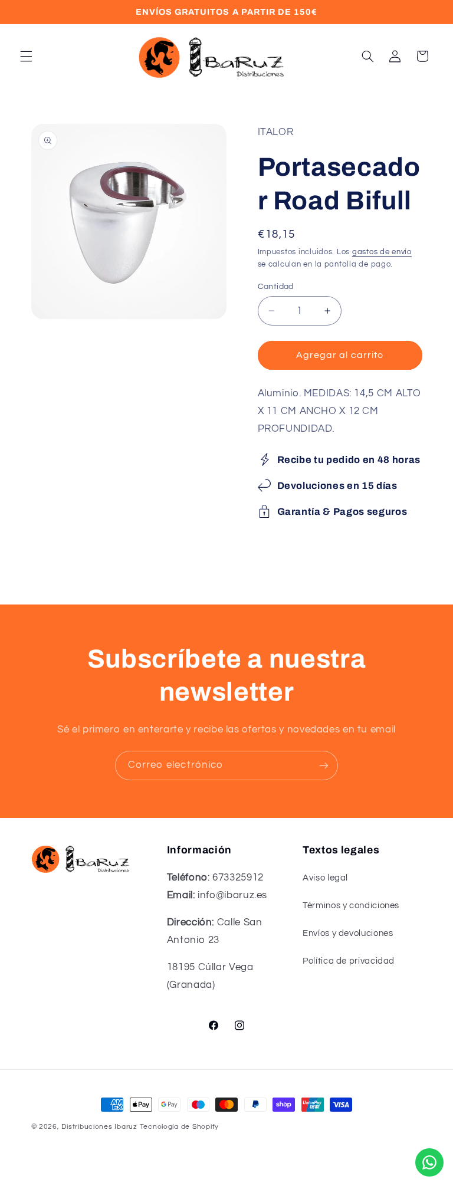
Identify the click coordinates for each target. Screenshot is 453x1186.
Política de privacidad (349, 961)
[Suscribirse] (323, 765)
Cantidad (276, 286)
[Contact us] (429, 1162)
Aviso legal (325, 877)
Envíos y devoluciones (348, 933)
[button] (26, 56)
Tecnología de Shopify (179, 1126)
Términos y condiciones (351, 905)
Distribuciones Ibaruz (99, 1126)
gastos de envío (382, 252)
